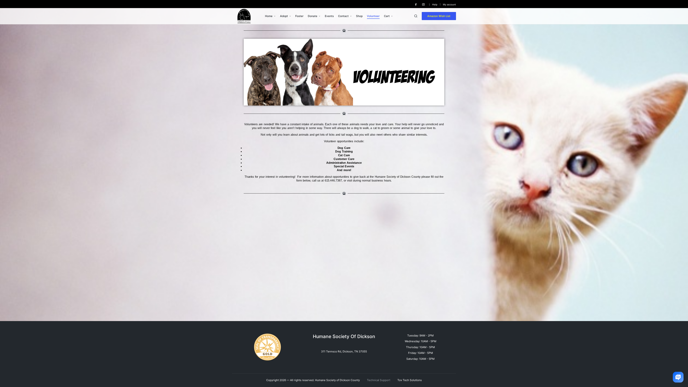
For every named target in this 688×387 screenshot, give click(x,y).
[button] (439, 16)
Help (434, 4)
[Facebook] (416, 4)
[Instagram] (423, 4)
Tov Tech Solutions (409, 380)
